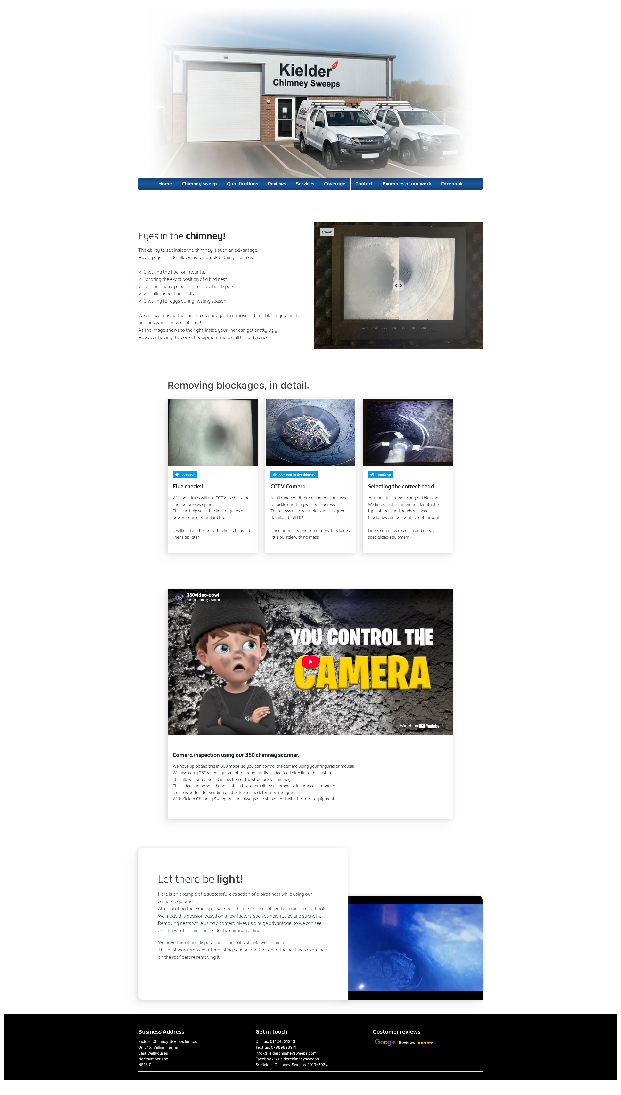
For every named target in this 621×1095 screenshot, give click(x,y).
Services (305, 183)
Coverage (334, 183)
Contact (364, 183)
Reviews (277, 183)
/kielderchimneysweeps (297, 1058)
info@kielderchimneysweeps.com (286, 1053)
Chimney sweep (199, 183)
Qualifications (242, 183)
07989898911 (283, 1047)
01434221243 (282, 1041)
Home (165, 183)
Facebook (452, 183)
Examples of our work (407, 183)
